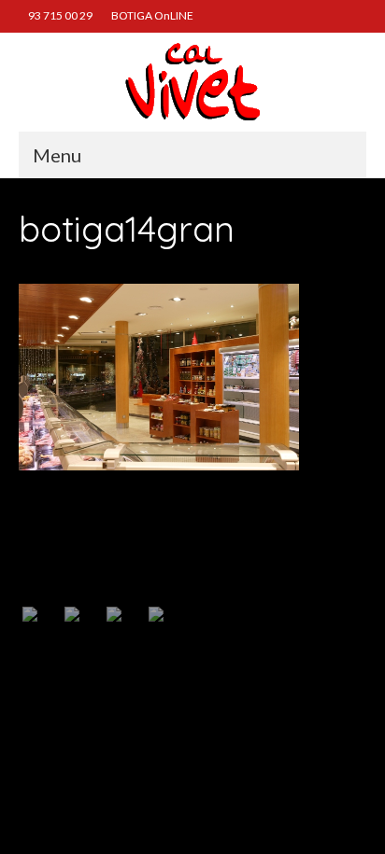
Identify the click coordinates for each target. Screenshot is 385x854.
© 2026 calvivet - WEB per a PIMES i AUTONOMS (125, 726)
